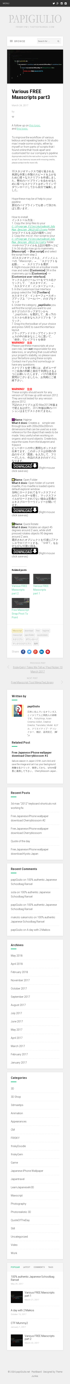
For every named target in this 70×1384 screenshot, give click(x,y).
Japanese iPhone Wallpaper (27, 1170)
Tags (50, 1267)
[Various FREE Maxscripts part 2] (20, 579)
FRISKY (15, 1137)
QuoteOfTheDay (20, 1220)
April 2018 (17, 963)
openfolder (30, 635)
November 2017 (20, 980)
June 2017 (17, 1021)
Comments (39, 1267)
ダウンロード (32, 639)
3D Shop (16, 1096)
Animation (17, 1113)
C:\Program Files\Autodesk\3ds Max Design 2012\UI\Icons (33, 228)
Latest (26, 1267)
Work (14, 1253)
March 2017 (18, 1046)
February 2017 (19, 1054)
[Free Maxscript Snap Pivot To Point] (20, 603)
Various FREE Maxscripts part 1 (41, 589)
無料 (36, 643)
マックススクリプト (22, 643)
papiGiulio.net (23, 1372)
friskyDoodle (18, 1146)
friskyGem (17, 1154)
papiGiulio (17, 879)
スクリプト (18, 639)
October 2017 (19, 988)
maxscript (17, 635)
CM (13, 1129)
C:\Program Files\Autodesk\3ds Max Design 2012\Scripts (33, 240)
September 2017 (20, 996)
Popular (15, 1267)
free (38, 631)
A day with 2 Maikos (38, 929)
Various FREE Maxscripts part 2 (19, 589)
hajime (46, 631)
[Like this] (13, 117)
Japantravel (17, 1179)
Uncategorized (19, 1236)
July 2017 (16, 1013)
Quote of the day (20, 841)
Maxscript (17, 631)
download (29, 631)
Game (14, 1162)
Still (13, 1228)
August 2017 (18, 1005)
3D (12, 1088)
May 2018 (16, 955)
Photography (18, 1203)
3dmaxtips (17, 1105)
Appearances (19, 1121)
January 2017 (19, 1062)
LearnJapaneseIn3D (22, 1187)
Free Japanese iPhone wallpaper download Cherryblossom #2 (32, 754)
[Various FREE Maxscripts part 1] (42, 579)
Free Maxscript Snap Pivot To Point (20, 613)
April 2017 (17, 1037)
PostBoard (37, 1372)
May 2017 (16, 1029)
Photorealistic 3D (21, 1211)
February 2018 (19, 972)
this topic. (35, 125)
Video (14, 1244)
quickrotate (42, 635)
